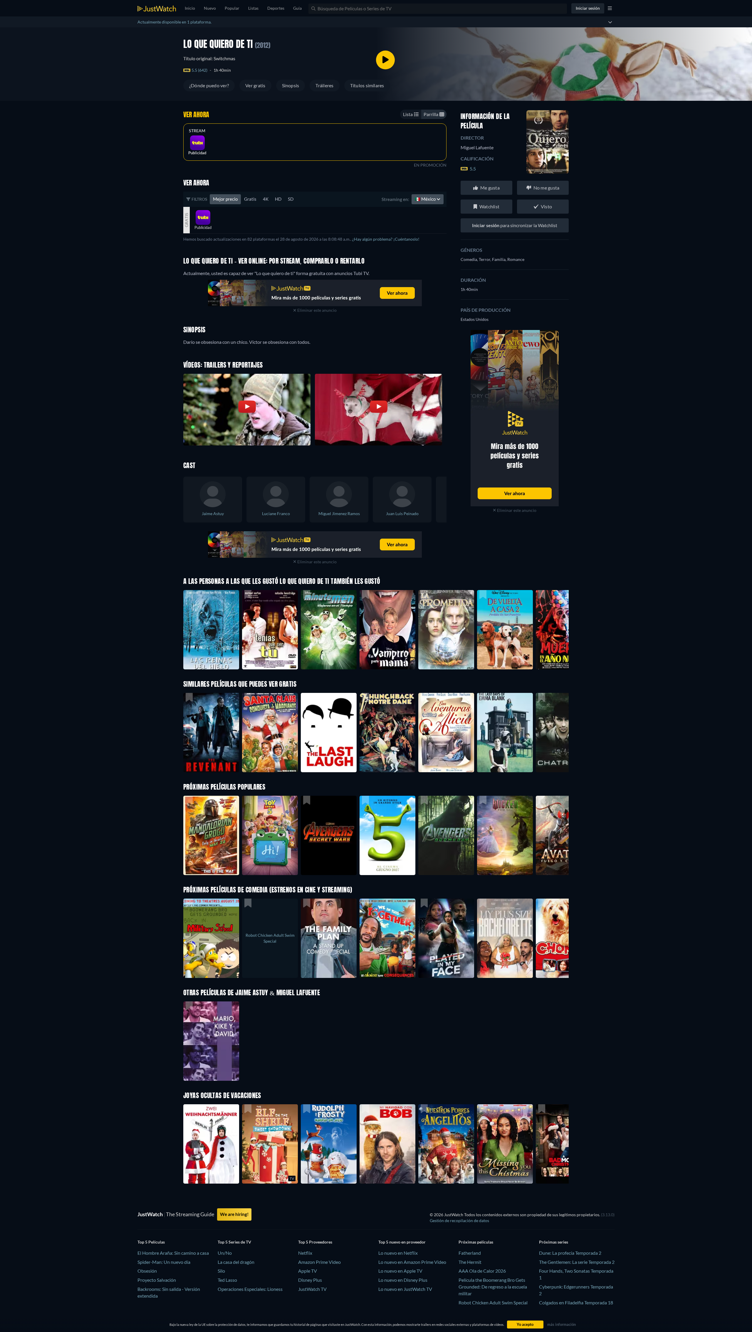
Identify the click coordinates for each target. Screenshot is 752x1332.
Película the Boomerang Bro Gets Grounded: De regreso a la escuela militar (493, 1286)
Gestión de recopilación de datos (459, 1220)
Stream (197, 130)
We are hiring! (234, 1214)
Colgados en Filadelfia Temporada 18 (576, 1302)
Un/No (225, 1253)
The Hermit (470, 1262)
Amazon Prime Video (319, 1262)
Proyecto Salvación (156, 1280)
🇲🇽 (426, 199)
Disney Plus (310, 1280)
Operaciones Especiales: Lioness (250, 1289)
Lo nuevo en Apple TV (400, 1271)
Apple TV (307, 1271)
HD (278, 199)
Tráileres (324, 85)
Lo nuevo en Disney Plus (402, 1280)
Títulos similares (367, 85)
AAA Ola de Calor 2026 (482, 1271)
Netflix (305, 1253)
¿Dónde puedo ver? (209, 85)
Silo (221, 1271)
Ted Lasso (227, 1280)
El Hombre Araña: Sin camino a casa (173, 1253)
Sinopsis (290, 85)
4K (265, 199)
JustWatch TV (312, 1289)
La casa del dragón (236, 1262)
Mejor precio (225, 199)
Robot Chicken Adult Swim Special (493, 1302)
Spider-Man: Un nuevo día (163, 1262)
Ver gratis (255, 85)
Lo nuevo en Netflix (398, 1253)
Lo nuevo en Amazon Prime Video (412, 1262)
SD (290, 199)
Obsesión (147, 1271)
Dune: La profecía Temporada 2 (570, 1253)
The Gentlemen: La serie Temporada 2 (577, 1262)
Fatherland (470, 1253)
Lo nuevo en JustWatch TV (405, 1289)
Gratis (250, 199)
